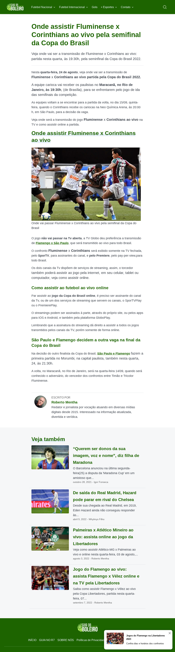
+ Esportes (107, 7)
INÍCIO (32, 640)
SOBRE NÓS (65, 640)
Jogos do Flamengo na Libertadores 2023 (145, 637)
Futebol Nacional (41, 7)
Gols (94, 7)
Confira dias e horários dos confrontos (145, 643)
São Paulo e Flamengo (113, 353)
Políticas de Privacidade (91, 640)
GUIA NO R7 (47, 640)
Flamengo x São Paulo (52, 243)
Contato (125, 7)
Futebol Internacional (72, 7)
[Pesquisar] (164, 7)
